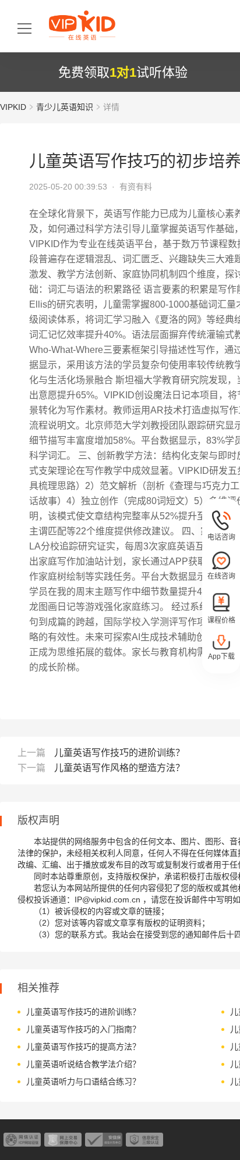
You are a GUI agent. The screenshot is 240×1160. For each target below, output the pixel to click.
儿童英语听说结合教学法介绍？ (83, 1064)
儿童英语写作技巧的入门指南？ (83, 1029)
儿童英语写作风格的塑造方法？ (119, 768)
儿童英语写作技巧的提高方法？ (83, 1046)
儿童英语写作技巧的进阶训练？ (119, 753)
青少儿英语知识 (64, 107)
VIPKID (13, 107)
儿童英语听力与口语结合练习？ (83, 1081)
